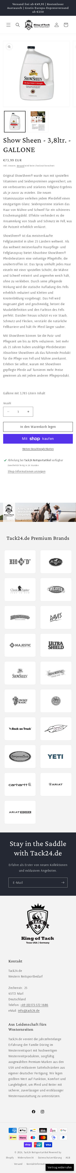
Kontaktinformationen (38, 1163)
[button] (8, 25)
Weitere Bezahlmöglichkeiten (38, 448)
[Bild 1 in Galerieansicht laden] (14, 121)
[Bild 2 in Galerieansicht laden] (38, 121)
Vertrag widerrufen (60, 1167)
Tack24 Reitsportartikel (36, 1152)
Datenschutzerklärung (50, 1157)
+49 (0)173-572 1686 (34, 1005)
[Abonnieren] (62, 882)
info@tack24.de (28, 1011)
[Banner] (38, 512)
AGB (68, 1157)
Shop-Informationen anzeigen (26, 471)
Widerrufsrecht (26, 1157)
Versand (20, 165)
